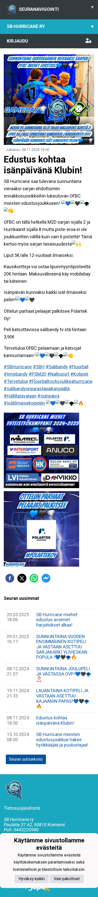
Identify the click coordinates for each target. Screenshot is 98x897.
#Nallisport (58, 374)
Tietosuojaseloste (22, 808)
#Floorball (78, 366)
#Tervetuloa (16, 381)
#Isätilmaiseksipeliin (24, 403)
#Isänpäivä (48, 396)
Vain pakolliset (67, 878)
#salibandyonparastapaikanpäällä (37, 388)
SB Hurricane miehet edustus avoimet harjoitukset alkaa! (56, 620)
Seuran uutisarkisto (26, 759)
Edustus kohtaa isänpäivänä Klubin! (55, 720)
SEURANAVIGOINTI (56, 8)
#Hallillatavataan (20, 396)
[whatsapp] (33, 578)
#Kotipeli (79, 374)
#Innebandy (16, 374)
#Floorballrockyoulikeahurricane (60, 381)
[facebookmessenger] (46, 578)
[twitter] (21, 578)
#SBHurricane (18, 366)
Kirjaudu (17, 41)
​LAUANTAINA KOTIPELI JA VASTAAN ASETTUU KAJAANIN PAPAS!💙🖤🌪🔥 (62, 698)
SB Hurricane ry (50, 26)
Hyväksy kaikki (32, 878)
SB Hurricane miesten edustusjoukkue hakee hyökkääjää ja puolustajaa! (62, 739)
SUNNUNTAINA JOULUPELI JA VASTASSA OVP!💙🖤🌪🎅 (63, 674)
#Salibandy (57, 366)
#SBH (39, 366)
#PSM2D (37, 374)
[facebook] (9, 578)
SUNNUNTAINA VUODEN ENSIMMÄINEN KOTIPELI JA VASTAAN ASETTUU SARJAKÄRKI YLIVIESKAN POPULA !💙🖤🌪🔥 (61, 647)
